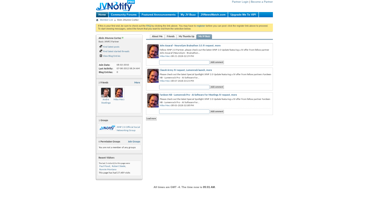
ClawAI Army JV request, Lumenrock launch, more (186, 70)
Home (102, 14)
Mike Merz (119, 99)
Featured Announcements (159, 14)
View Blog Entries (111, 56)
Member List (106, 20)
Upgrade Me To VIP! (243, 14)
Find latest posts (110, 47)
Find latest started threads (115, 51)
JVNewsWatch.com (213, 14)
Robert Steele (118, 166)
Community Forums (124, 14)
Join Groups (134, 141)
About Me (157, 36)
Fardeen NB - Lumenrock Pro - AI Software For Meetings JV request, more (198, 95)
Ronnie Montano (107, 169)
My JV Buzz (188, 14)
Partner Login (240, 1)
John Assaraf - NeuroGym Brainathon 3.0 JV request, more (190, 45)
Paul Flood (104, 166)
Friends (171, 36)
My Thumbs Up (186, 36)
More (137, 82)
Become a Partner (262, 1)
